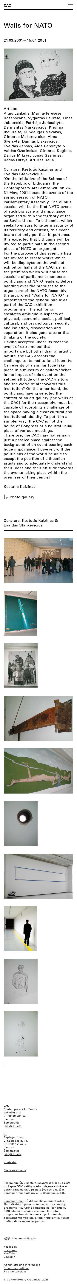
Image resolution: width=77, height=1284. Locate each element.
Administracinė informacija (22, 1264)
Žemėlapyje (11, 1122)
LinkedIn (9, 1256)
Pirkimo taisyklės (15, 1271)
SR (5, 1134)
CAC (7, 5)
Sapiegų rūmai (14, 1137)
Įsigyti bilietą (12, 1126)
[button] (70, 4)
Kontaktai (10, 1162)
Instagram (10, 1250)
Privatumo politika (16, 1268)
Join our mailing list (24, 1238)
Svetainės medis (15, 1170)
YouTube (10, 1253)
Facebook (10, 1246)
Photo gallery (22, 497)
